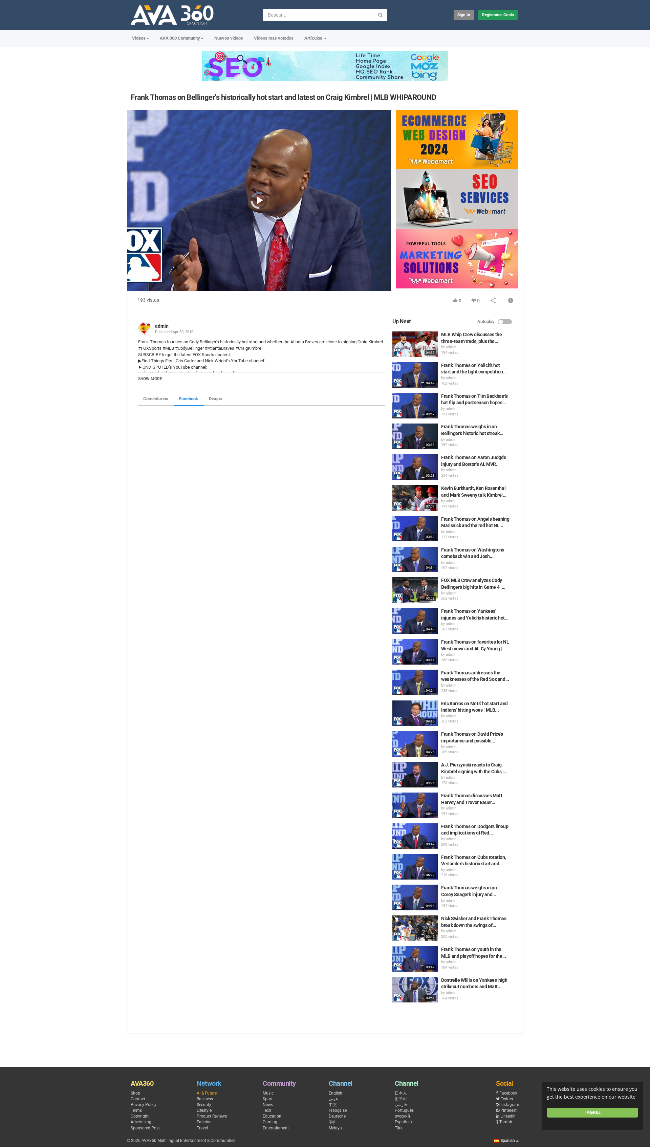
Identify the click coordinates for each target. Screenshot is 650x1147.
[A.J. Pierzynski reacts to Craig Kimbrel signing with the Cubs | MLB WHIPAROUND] (415, 774)
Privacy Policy (143, 1104)
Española (403, 1122)
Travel (202, 1128)
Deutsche (337, 1116)
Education (272, 1116)
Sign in (463, 15)
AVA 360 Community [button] (180, 38)
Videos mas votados (274, 38)
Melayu (335, 1128)
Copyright (140, 1116)
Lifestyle (204, 1110)
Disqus (215, 398)
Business (205, 1099)
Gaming (270, 1122)
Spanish (507, 1140)
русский (402, 1116)
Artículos (313, 38)
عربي (333, 1099)
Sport (268, 1099)
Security (204, 1104)
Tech (267, 1110)
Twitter (507, 1099)
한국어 (401, 1099)
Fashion (204, 1122)
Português (404, 1110)
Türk (399, 1128)
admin (162, 326)
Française (338, 1110)
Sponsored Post (145, 1128)
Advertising (141, 1122)
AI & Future (207, 1093)
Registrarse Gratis (498, 15)
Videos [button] (139, 38)
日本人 (401, 1093)
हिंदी (332, 1122)
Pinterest (508, 1110)
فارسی (401, 1104)
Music (268, 1093)
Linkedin (508, 1116)
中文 (333, 1104)
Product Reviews (212, 1116)
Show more (150, 378)
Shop (135, 1093)
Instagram (509, 1104)
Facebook (188, 398)
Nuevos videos (228, 38)
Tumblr (505, 1122)
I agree (592, 1112)
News (268, 1104)
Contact (138, 1099)
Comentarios (155, 398)
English (335, 1093)
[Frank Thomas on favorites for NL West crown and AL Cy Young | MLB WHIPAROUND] (415, 652)
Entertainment (276, 1128)
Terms (136, 1110)
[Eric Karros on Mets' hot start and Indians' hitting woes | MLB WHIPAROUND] (415, 713)
